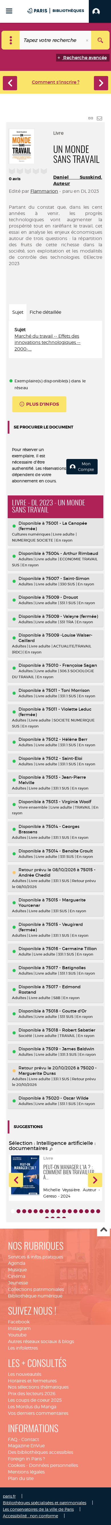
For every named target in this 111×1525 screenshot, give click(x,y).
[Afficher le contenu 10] (64, 1211)
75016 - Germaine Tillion (71, 948)
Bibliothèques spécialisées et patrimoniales (44, 1502)
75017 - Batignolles (66, 967)
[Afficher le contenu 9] (58, 1211)
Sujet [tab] (17, 312)
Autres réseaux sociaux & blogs (41, 1341)
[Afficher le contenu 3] (24, 1211)
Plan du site (21, 1478)
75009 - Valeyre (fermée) (72, 616)
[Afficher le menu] (9, 11)
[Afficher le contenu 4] (30, 1211)
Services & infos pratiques (35, 1257)
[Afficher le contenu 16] (98, 1211)
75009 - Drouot (62, 597)
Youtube (17, 1335)
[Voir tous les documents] (51, 1149)
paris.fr (9, 1496)
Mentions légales (26, 1472)
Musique (17, 1269)
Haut (103, 1230)
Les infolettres (23, 1348)
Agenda (16, 1263)
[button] (100, 11)
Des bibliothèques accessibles (40, 1452)
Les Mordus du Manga (32, 1406)
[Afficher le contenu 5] (36, 1211)
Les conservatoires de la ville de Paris (38, 1509)
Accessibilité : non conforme (30, 1515)
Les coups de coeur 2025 (35, 1400)
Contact (30, 1439)
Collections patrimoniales (36, 1289)
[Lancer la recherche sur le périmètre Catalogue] (100, 40)
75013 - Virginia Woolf (68, 801)
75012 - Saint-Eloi (64, 758)
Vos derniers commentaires (38, 1413)
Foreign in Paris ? (26, 1459)
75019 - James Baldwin (70, 1048)
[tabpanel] (55, 339)
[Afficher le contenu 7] (47, 1211)
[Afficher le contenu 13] (81, 1211)
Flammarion (44, 191)
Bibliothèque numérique (35, 1296)
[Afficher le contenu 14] (87, 1211)
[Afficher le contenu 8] (53, 1211)
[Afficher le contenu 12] (75, 1211)
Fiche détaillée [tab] (45, 312)
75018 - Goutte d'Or (66, 1011)
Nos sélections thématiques (38, 1387)
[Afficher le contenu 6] (41, 1211)
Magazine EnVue (26, 1445)
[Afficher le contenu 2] (18, 1211)
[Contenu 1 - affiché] (13, 1211)
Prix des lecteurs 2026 (32, 1393)
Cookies (16, 1465)
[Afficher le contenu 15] (92, 1211)
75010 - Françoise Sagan (71, 665)
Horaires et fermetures (32, 1380)
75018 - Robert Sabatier (70, 1030)
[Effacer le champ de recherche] (87, 40)
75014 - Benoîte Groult (69, 851)
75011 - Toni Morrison (68, 690)
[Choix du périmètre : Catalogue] (10, 40)
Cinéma (16, 1276)
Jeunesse (18, 1283)
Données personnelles (53, 1465)
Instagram (19, 1328)
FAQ (12, 1439)
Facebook (19, 1322)
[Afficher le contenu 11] (70, 1211)
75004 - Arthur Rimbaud (72, 553)
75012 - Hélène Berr (66, 739)
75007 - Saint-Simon (67, 578)
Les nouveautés (24, 1374)
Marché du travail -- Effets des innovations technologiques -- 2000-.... (48, 342)
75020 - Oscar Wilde (67, 1098)
